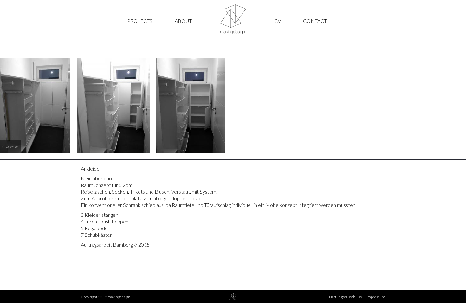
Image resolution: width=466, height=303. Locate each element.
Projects (139, 21)
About (183, 21)
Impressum (375, 296)
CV (277, 21)
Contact (315, 21)
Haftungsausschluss (345, 296)
